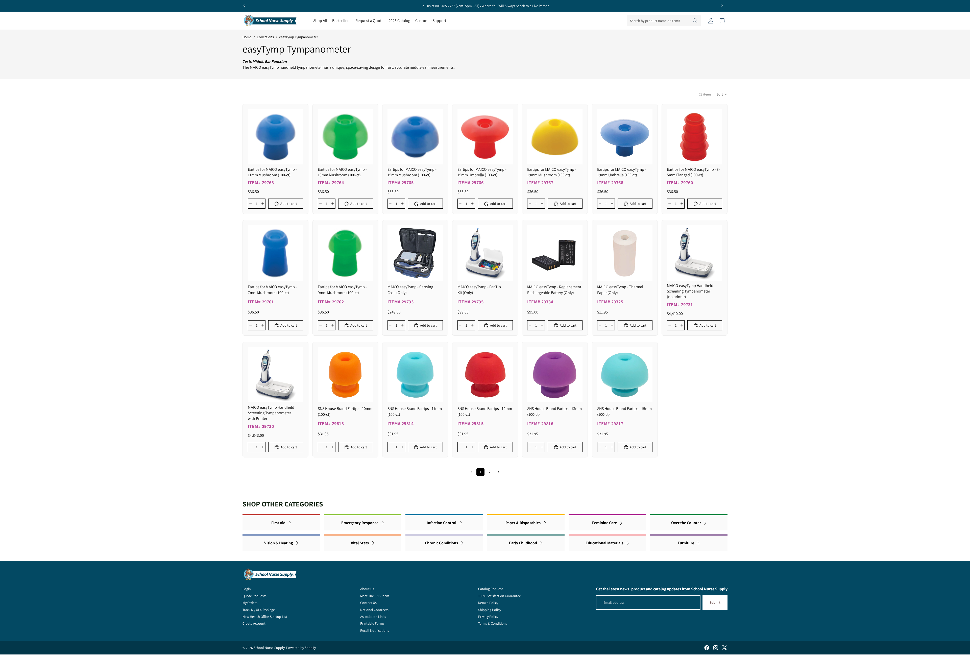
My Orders (250, 602)
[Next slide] (722, 5)
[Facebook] (707, 648)
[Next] (498, 472)
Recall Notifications (374, 630)
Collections (265, 37)
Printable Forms (372, 623)
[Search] (695, 20)
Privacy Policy (488, 616)
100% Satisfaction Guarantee (499, 596)
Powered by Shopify (301, 647)
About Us (367, 589)
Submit (715, 602)
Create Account (254, 623)
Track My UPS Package (259, 609)
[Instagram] (716, 648)
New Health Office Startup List (265, 616)
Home (247, 37)
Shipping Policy (489, 609)
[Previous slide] (244, 5)
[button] (722, 94)
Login (247, 589)
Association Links (373, 616)
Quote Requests (254, 596)
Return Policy (488, 602)
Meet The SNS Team (374, 596)
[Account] (710, 20)
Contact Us (368, 602)
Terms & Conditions (492, 623)
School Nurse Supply (269, 647)
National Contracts (374, 609)
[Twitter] (724, 648)
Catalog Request (490, 589)
